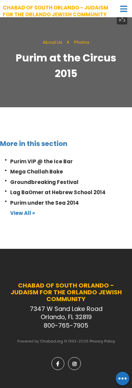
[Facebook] (57, 363)
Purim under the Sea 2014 (44, 202)
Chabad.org (51, 341)
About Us (52, 42)
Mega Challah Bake (36, 171)
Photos (81, 42)
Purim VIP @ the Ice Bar (41, 161)
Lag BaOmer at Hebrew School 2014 (58, 192)
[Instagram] (74, 363)
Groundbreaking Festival (44, 182)
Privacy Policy (102, 341)
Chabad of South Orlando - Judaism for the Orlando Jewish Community (55, 11)
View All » (22, 213)
